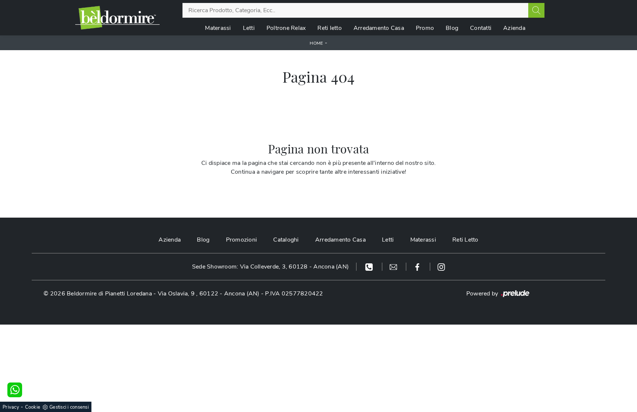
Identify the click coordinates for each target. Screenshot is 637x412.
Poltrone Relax (286, 28)
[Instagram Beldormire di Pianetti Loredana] (441, 267)
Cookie (33, 407)
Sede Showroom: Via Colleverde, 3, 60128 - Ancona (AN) (270, 267)
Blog (452, 28)
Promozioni (241, 240)
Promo (425, 28)
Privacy (11, 407)
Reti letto (329, 28)
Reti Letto (465, 240)
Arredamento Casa (379, 28)
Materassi (218, 28)
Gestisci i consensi (69, 407)
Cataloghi (286, 240)
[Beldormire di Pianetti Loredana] (117, 17)
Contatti (480, 28)
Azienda (514, 28)
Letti (249, 28)
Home (316, 43)
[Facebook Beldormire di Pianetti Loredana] (418, 267)
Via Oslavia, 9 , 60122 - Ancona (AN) (209, 294)
